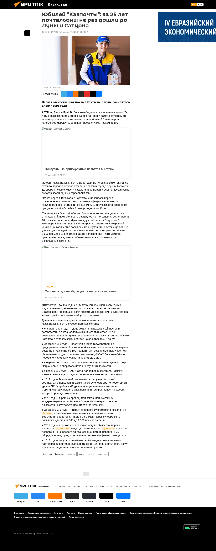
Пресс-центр (139, 486)
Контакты (58, 513)
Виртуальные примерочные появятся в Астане (79, 169)
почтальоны (102, 454)
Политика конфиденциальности (111, 513)
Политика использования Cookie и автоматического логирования (160, 513)
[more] (125, 175)
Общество (47, 454)
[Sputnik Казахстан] (30, 8)
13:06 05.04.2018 (50, 32)
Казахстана (62, 428)
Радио (49, 286)
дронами (108, 428)
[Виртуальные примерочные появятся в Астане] (86, 146)
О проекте (19, 513)
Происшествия (63, 486)
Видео (76, 486)
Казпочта (71, 454)
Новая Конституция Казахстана (165, 486)
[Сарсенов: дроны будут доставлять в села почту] (86, 264)
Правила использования (39, 513)
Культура (100, 486)
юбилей (90, 454)
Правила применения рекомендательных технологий (39, 517)
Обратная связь (76, 517)
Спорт (110, 486)
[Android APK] (192, 527)
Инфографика (123, 486)
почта (81, 454)
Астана (47, 413)
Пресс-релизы (85, 513)
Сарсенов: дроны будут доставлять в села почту (80, 291)
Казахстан (59, 454)
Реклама (71, 513)
